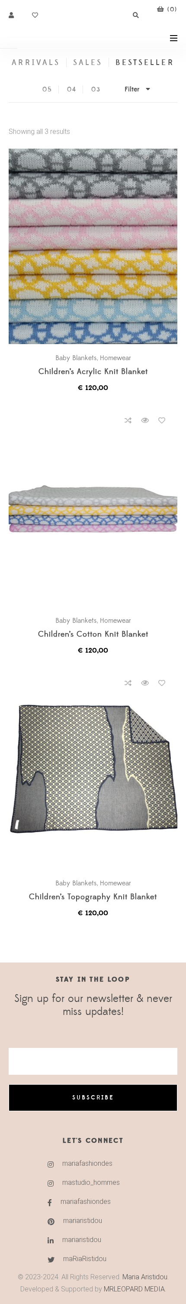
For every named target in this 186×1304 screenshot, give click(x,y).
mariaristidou (82, 1220)
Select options (97, 247)
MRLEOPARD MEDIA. (135, 1289)
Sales (88, 63)
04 (72, 89)
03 (96, 89)
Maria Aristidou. (145, 1277)
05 (47, 89)
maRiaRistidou (84, 1259)
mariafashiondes (87, 1163)
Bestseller (144, 63)
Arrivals (36, 63)
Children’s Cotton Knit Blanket (93, 634)
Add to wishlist (162, 158)
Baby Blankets (76, 358)
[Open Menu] (173, 37)
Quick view (144, 158)
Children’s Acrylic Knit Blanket (93, 372)
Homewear (115, 358)
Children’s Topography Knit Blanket (93, 897)
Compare (128, 158)
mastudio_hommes (91, 1182)
